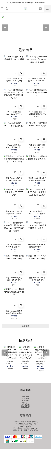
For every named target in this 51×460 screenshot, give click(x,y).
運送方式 (25, 403)
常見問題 (25, 398)
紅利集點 (25, 401)
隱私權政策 (25, 407)
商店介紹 (25, 396)
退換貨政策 (25, 405)
